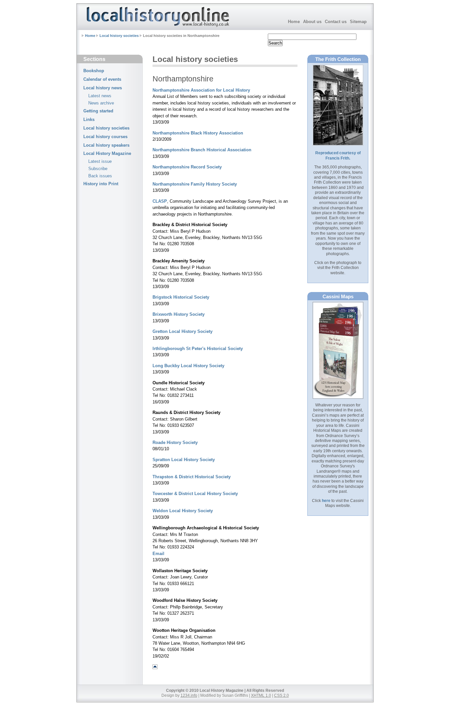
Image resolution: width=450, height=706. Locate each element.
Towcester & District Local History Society (195, 493)
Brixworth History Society (179, 314)
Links (89, 119)
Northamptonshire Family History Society (195, 184)
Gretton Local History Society (182, 331)
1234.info (189, 695)
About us (312, 21)
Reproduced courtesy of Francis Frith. (338, 155)
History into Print (100, 183)
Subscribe (97, 168)
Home (294, 21)
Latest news (99, 95)
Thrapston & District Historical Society (192, 476)
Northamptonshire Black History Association (198, 133)
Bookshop (93, 70)
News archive (101, 103)
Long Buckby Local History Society (188, 365)
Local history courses (105, 136)
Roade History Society (175, 442)
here (326, 500)
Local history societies (119, 36)
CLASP (160, 201)
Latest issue (100, 161)
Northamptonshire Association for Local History (201, 90)
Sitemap (358, 21)
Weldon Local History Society (183, 510)
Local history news (102, 87)
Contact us (336, 21)
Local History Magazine (107, 153)
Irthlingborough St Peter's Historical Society (198, 348)
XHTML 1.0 (261, 695)
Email (158, 553)
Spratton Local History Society (184, 459)
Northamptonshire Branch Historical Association (202, 149)
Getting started (98, 110)
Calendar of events (102, 79)
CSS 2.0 (281, 695)
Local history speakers (106, 145)
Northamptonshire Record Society (187, 166)
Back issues (100, 175)
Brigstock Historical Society (181, 297)
